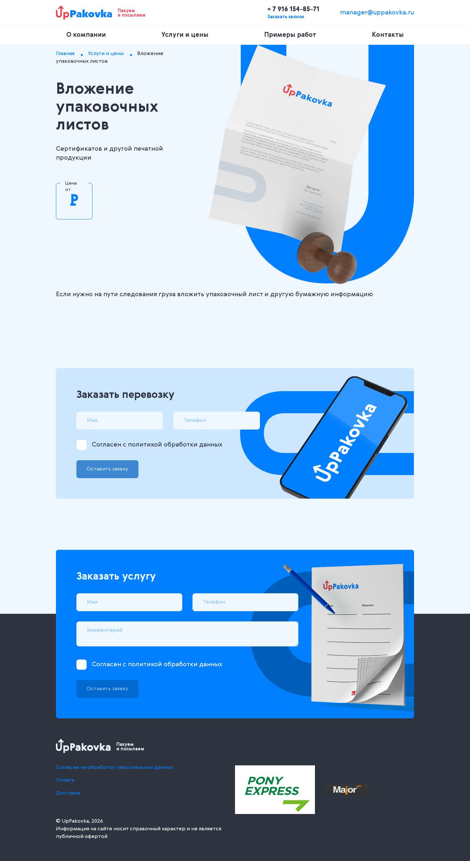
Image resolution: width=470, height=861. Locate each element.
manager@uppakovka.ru (377, 13)
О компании (86, 35)
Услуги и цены (184, 35)
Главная (65, 53)
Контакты (388, 35)
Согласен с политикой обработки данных (157, 445)
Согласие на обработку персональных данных (114, 767)
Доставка (68, 793)
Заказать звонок (285, 17)
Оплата (65, 780)
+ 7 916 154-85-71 (293, 9)
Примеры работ (290, 35)
